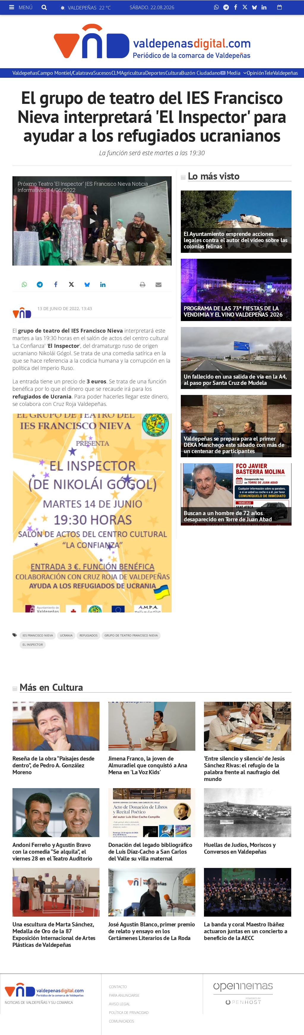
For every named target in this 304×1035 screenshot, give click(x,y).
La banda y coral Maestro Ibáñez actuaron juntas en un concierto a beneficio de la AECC (245, 931)
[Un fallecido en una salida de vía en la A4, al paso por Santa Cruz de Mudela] (236, 357)
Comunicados (121, 1021)
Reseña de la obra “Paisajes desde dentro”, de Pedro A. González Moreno (53, 765)
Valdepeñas (24, 72)
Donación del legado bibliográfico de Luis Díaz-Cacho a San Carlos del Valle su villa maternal (150, 851)
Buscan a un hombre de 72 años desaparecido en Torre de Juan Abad (228, 516)
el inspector (33, 645)
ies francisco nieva (38, 635)
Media (233, 72)
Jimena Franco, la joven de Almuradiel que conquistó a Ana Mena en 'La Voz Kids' (147, 765)
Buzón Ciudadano (200, 72)
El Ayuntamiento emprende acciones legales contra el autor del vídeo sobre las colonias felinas (235, 240)
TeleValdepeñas (281, 72)
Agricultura (133, 72)
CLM (116, 72)
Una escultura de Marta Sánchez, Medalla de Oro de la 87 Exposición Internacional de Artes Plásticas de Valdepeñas (53, 934)
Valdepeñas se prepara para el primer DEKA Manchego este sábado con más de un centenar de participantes (234, 445)
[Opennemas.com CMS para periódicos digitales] (243, 993)
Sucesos (102, 72)
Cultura (173, 72)
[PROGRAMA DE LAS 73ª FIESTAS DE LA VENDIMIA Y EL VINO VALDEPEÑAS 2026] (236, 289)
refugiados (88, 635)
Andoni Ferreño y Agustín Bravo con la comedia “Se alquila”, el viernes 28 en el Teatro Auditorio (52, 851)
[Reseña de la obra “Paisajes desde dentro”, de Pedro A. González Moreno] (55, 726)
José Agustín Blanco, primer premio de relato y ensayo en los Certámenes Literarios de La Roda (151, 931)
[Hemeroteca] (279, 7)
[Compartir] (218, 7)
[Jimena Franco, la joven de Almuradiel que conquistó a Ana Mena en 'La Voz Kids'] (151, 726)
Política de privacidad (128, 1012)
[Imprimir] (143, 284)
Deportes (155, 72)
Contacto (118, 986)
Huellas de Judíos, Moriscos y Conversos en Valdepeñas (239, 848)
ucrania (66, 635)
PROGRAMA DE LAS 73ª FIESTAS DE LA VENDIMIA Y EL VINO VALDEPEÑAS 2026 (233, 311)
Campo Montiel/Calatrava (65, 72)
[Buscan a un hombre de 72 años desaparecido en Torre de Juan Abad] (236, 494)
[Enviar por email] (158, 284)
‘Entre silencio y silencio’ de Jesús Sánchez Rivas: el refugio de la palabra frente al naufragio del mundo (244, 769)
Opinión (255, 72)
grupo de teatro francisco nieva (131, 635)
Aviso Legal (119, 1004)
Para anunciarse (124, 995)
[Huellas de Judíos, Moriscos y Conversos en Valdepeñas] (247, 812)
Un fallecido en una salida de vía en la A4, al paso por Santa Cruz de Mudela (235, 380)
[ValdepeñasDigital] (152, 41)
